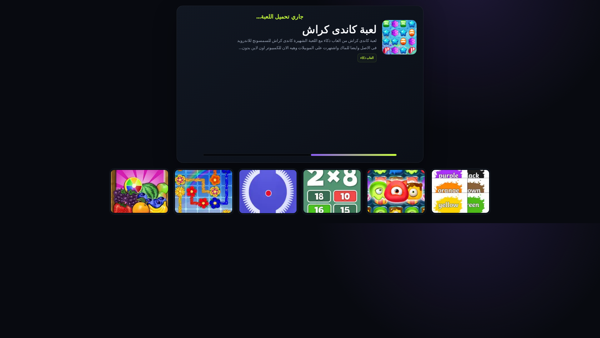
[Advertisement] (300, 108)
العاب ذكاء (367, 57)
